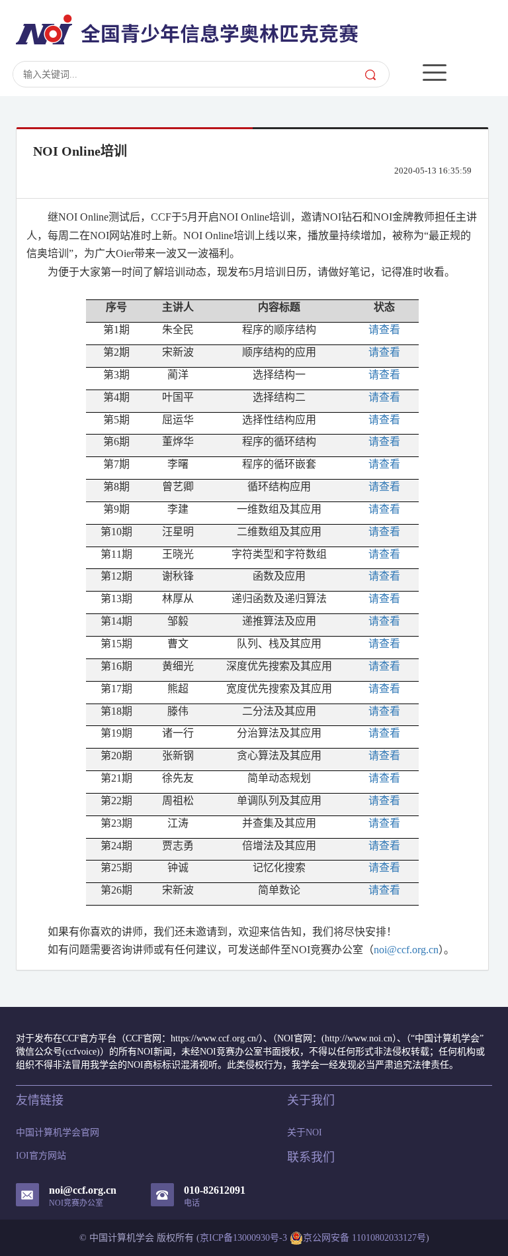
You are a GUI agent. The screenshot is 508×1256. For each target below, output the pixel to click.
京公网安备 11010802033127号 (364, 1238)
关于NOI (304, 1132)
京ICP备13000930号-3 (243, 1238)
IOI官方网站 (41, 1156)
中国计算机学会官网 (57, 1132)
